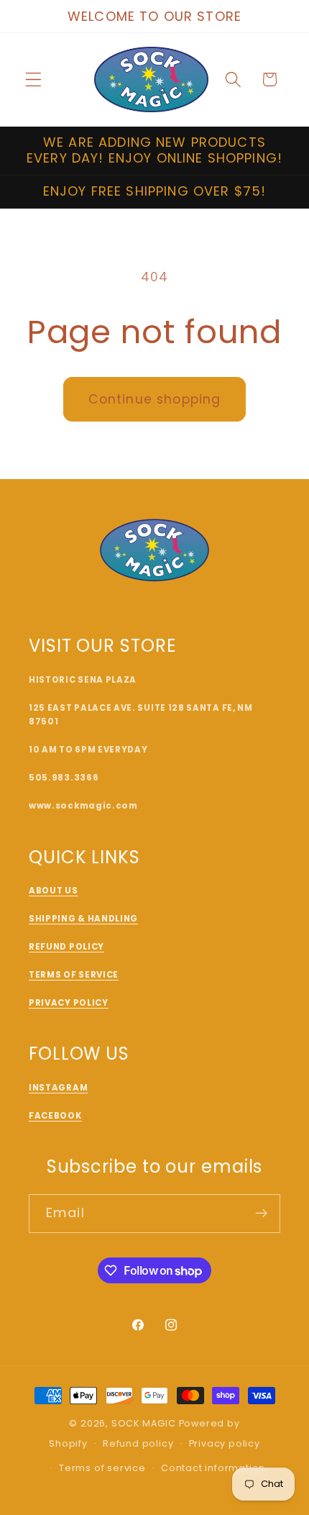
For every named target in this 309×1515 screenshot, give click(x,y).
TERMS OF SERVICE (74, 975)
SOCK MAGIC (143, 1423)
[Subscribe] (261, 1213)
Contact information (213, 1468)
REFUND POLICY (66, 946)
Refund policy (138, 1443)
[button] (33, 79)
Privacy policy (224, 1443)
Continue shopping (154, 399)
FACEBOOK (55, 1116)
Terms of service (102, 1468)
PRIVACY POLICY (69, 1003)
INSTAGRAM (58, 1087)
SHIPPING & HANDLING (83, 918)
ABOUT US (53, 890)
